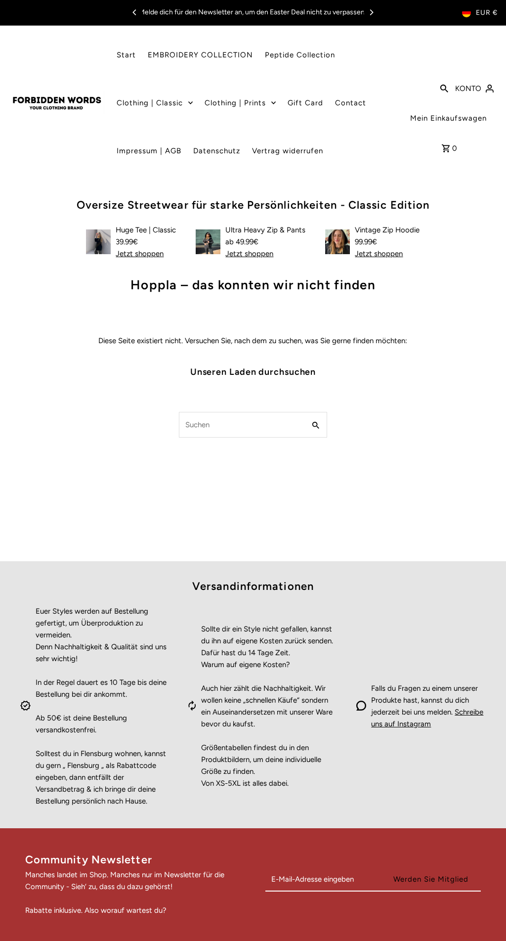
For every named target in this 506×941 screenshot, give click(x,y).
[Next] (371, 12)
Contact (350, 102)
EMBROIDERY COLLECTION (200, 54)
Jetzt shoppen (140, 253)
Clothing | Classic (150, 102)
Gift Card (305, 102)
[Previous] (134, 12)
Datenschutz (216, 150)
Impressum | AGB (149, 150)
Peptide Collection (300, 54)
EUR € (487, 12)
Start (126, 54)
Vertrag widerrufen (287, 150)
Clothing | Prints (235, 102)
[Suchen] (444, 87)
